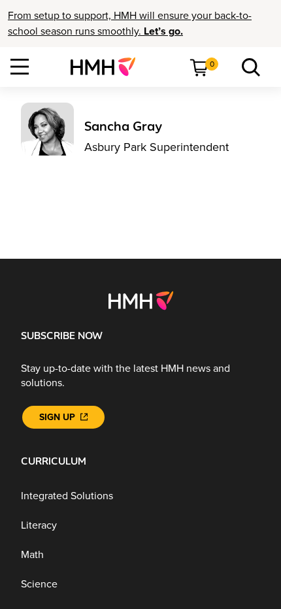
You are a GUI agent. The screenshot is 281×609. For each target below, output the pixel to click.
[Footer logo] (140, 299)
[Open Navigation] (19, 67)
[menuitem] (108, 66)
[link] (108, 67)
